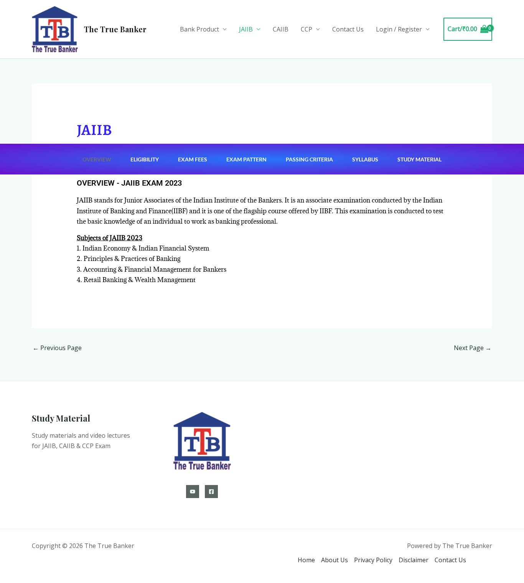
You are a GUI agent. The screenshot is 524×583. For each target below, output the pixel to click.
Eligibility (144, 159)
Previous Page (57, 348)
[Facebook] (211, 491)
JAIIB (246, 29)
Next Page (472, 348)
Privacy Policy (373, 560)
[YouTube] (192, 491)
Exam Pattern (246, 159)
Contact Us (348, 29)
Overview (96, 159)
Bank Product (199, 29)
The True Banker (115, 29)
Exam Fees (192, 159)
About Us (334, 560)
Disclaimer (413, 560)
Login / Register (399, 29)
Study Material (419, 159)
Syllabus (365, 159)
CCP (306, 29)
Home (306, 560)
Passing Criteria (309, 159)
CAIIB (280, 29)
